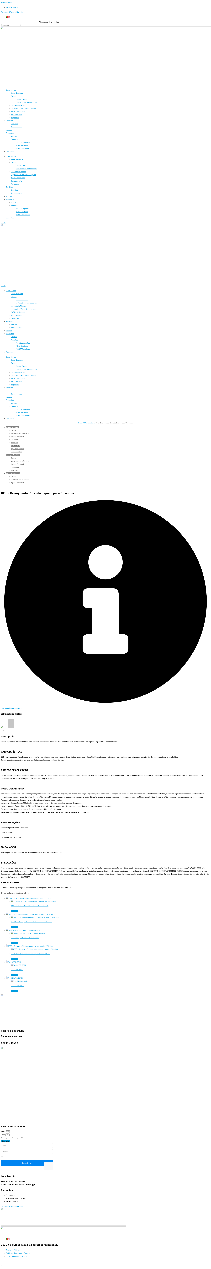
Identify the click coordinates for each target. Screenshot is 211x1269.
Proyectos (15, 118)
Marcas (14, 136)
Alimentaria (15, 446)
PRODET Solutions (23, 148)
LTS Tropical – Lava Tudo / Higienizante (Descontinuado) (30, 906)
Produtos (14, 139)
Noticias (9, 130)
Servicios (14, 124)
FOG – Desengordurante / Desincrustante (25, 938)
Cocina (13, 430)
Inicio (80, 423)
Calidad (13, 96)
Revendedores (16, 127)
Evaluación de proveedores (26, 102)
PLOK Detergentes (23, 142)
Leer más (14, 911)
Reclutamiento (16, 114)
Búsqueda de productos (49, 22)
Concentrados (16, 452)
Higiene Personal (17, 436)
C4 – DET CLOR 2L (17, 970)
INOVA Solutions (22, 145)
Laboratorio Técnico (18, 105)
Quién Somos (11, 90)
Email (3, 1135)
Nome (3, 1132)
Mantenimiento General (20, 461)
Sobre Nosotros (17, 93)
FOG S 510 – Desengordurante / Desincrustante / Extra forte (31, 922)
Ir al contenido (6, 2)
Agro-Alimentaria (17, 449)
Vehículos (14, 443)
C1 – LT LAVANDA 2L (17, 986)
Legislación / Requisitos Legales (23, 108)
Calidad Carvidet (22, 99)
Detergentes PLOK (13, 455)
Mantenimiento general (20, 433)
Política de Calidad (18, 111)
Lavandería (15, 439)
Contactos (10, 151)
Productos (10, 133)
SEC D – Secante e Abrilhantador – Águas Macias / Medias (30, 954)
